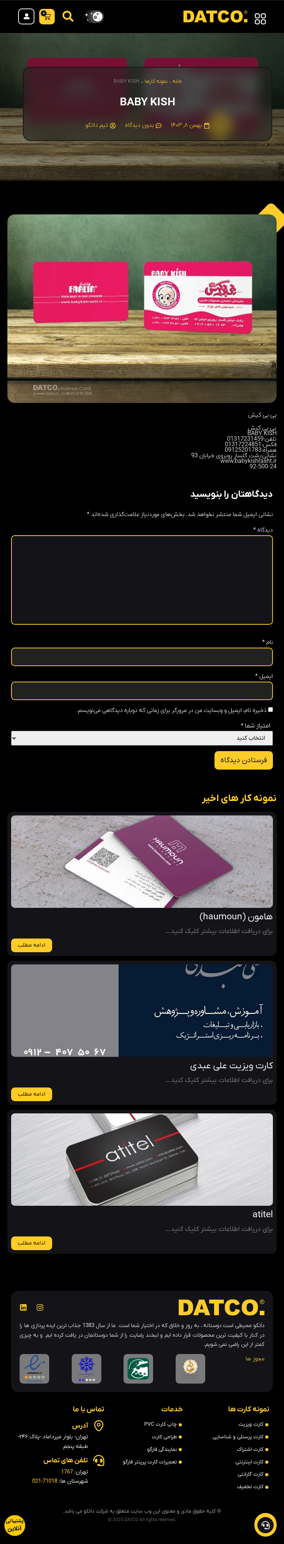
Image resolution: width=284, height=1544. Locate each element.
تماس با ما (88, 1409)
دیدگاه (263, 530)
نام (267, 642)
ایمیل (264, 676)
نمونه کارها (156, 81)
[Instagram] (40, 1307)
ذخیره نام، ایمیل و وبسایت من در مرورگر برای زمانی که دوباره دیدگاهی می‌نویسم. (172, 710)
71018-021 (44, 1481)
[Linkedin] (23, 1307)
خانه (177, 81)
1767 (67, 1472)
